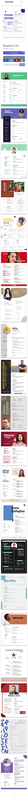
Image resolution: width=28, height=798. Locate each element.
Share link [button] (22, 64)
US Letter (20, 5)
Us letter (12, 48)
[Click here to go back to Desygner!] (9, 3)
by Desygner (5, 48)
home (2, 5)
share (14, 57)
